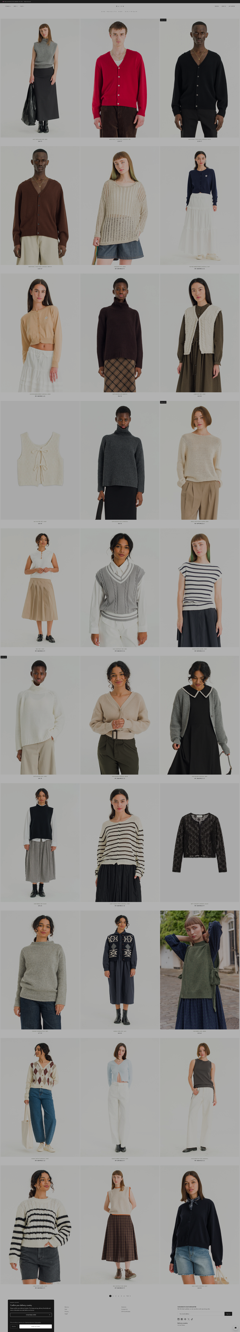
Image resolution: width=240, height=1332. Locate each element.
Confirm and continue (35, 1326)
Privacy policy (38, 1322)
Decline (14, 1326)
